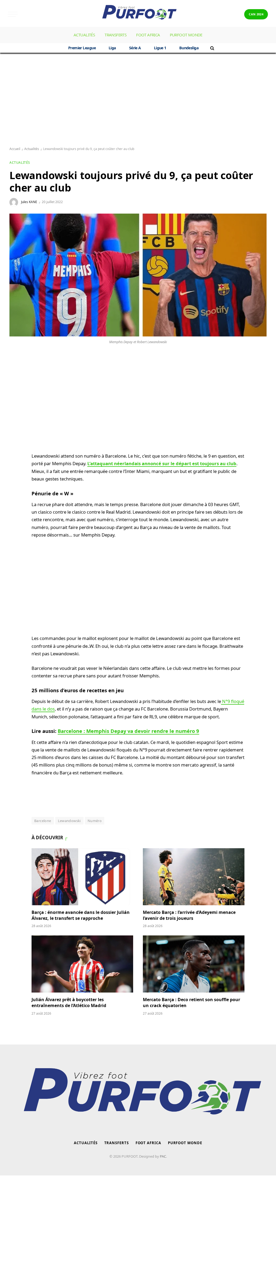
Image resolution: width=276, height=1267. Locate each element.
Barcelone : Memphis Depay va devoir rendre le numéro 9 (128, 731)
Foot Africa (148, 34)
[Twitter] (15, 397)
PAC (163, 1156)
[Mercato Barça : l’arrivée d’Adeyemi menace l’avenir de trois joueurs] (193, 876)
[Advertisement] (138, 100)
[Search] (211, 48)
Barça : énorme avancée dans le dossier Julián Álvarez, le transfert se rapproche (81, 915)
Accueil (14, 149)
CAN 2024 (256, 14)
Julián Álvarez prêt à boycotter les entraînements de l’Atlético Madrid (69, 1002)
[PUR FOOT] (137, 14)
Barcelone (42, 820)
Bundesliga (189, 47)
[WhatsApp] (15, 371)
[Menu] (13, 14)
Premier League (82, 47)
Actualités (84, 34)
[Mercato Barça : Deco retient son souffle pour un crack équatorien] (193, 964)
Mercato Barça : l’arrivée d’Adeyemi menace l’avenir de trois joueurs (189, 915)
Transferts (115, 34)
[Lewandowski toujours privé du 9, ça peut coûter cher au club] (138, 275)
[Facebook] (15, 384)
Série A (135, 47)
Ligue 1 (160, 47)
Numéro (95, 820)
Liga (112, 47)
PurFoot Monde (186, 34)
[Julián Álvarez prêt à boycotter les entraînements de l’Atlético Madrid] (82, 964)
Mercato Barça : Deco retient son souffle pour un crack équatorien (191, 1002)
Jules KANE (29, 202)
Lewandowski (69, 820)
